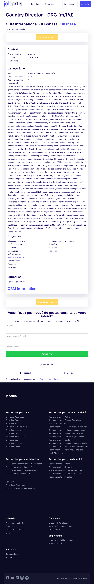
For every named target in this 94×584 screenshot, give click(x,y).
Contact (9, 526)
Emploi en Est (12, 423)
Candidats (34, 4)
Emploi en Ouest (13, 446)
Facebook (27, 373)
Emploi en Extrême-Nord (16, 427)
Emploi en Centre (13, 420)
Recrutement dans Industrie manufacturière (67, 430)
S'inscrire (85, 4)
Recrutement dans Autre (59, 417)
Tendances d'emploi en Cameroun (20, 488)
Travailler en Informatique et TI (19, 467)
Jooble (9, 557)
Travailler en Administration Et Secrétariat (24, 464)
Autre (30, 76)
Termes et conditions (49, 379)
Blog (8, 533)
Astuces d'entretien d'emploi (61, 526)
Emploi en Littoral (13, 430)
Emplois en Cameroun (15, 485)
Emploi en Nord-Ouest (15, 436)
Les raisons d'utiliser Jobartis (61, 540)
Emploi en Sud (12, 440)
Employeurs (50, 4)
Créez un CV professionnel (60, 523)
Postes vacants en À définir (60, 477)
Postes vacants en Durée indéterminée (65, 470)
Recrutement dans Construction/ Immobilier (68, 427)
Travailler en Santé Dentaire (18, 473)
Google (70, 373)
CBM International (23, 288)
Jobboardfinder (12, 554)
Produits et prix (55, 543)
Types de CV (54, 529)
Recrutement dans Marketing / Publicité (66, 433)
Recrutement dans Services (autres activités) (68, 443)
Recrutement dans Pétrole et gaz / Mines (66, 436)
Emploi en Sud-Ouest (15, 443)
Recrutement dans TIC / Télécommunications (68, 446)
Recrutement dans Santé (59, 440)
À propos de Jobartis (15, 523)
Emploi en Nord (12, 433)
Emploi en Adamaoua (15, 417)
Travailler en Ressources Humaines (21, 470)
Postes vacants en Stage (59, 464)
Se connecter (70, 4)
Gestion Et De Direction (18, 257)
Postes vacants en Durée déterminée (65, 473)
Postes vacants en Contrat (60, 467)
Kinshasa (67, 24)
